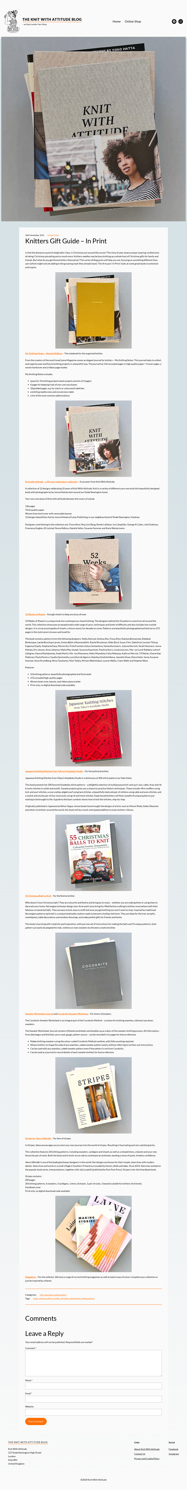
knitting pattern (60, 1295)
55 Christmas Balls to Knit (38, 895)
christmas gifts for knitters (49, 1298)
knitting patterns (88, 1298)
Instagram (174, 1453)
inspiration (48, 1295)
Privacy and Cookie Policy (147, 1458)
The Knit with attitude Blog (52, 19)
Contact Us (139, 1453)
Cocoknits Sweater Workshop (73, 1013)
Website (29, 1406)
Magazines (30, 1277)
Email (28, 1393)
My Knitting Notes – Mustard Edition (43, 353)
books (35, 1298)
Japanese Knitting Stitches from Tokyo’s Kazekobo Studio (54, 771)
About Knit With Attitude (147, 1449)
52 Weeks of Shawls (35, 614)
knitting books (75, 1298)
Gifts (42, 1295)
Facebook (173, 1449)
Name (28, 1380)
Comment (30, 1348)
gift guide (64, 1298)
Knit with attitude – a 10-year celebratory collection (51, 481)
